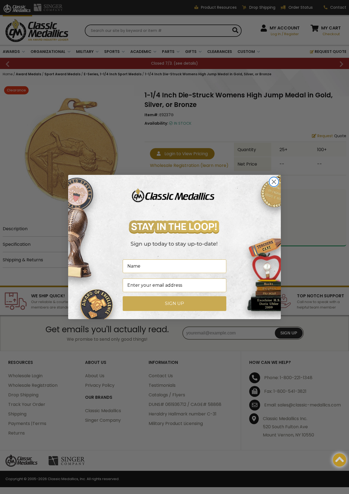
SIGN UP (174, 303)
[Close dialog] (274, 182)
